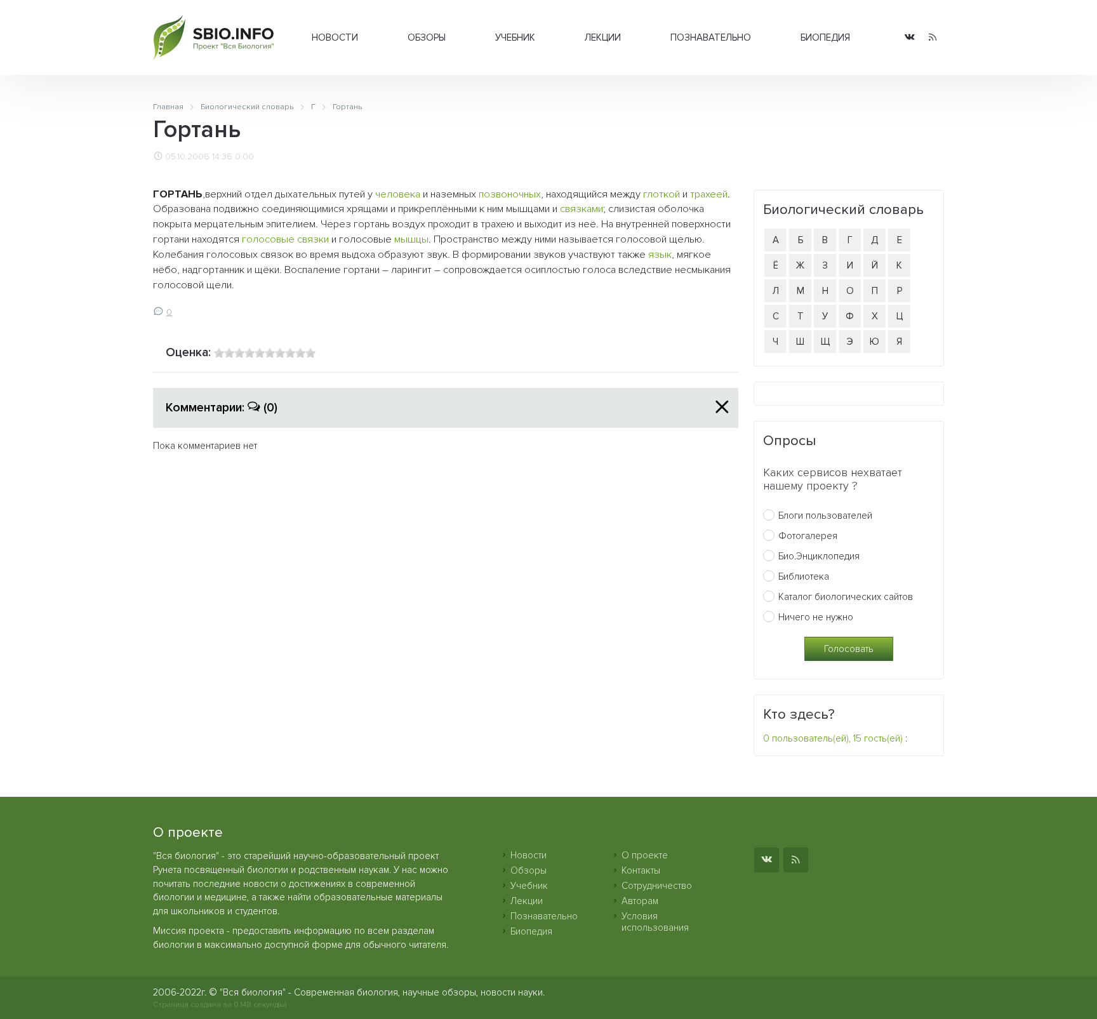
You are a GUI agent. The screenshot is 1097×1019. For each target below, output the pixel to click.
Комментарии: (221, 407)
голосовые (268, 239)
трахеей (709, 194)
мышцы (411, 239)
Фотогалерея (807, 536)
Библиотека (803, 576)
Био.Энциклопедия (819, 556)
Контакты (641, 870)
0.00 (244, 157)
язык (660, 254)
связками (581, 209)
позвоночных (510, 194)
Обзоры (427, 37)
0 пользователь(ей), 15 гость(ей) (833, 738)
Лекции (603, 37)
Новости (335, 37)
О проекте (645, 855)
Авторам (640, 901)
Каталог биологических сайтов (845, 597)
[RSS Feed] (932, 38)
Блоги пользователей (825, 515)
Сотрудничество (657, 885)
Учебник (515, 37)
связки (313, 239)
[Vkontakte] (910, 38)
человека (397, 194)
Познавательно (710, 37)
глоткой (661, 194)
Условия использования (655, 921)
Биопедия (825, 37)
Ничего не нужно (815, 617)
